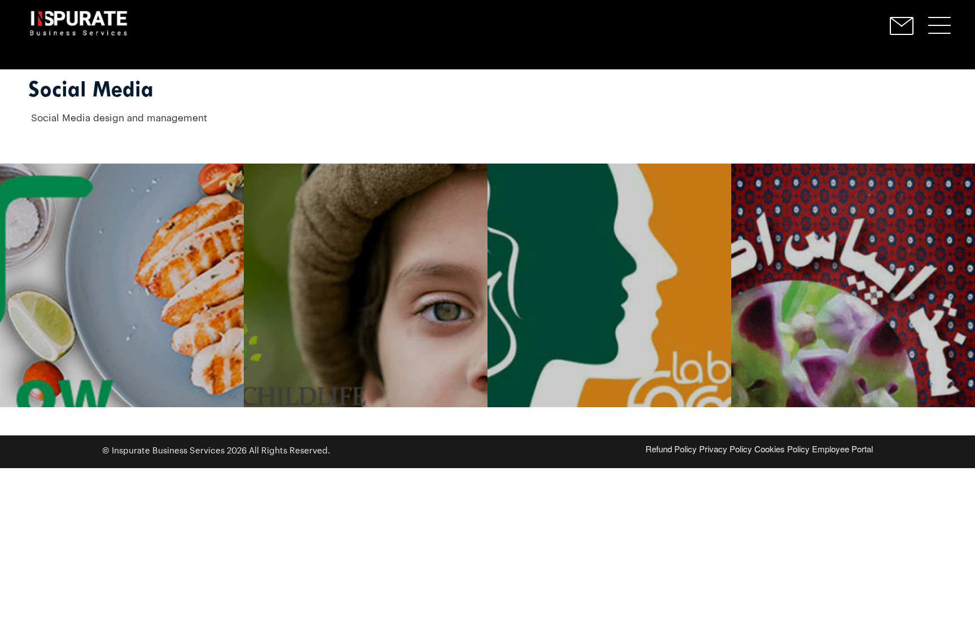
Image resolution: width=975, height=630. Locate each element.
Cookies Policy (782, 449)
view (122, 328)
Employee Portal (842, 449)
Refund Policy (671, 449)
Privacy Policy (725, 449)
